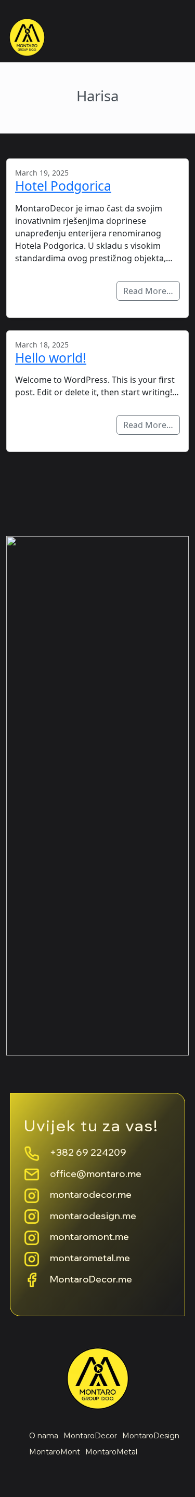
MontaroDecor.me (91, 1279)
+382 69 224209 (88, 1152)
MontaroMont (54, 1451)
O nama (43, 1435)
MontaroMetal (111, 1451)
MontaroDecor (90, 1435)
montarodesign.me (93, 1216)
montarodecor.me (91, 1194)
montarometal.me (90, 1258)
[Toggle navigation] (169, 39)
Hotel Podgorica (63, 185)
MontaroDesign (150, 1435)
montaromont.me (89, 1236)
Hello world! (50, 357)
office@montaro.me (95, 1174)
